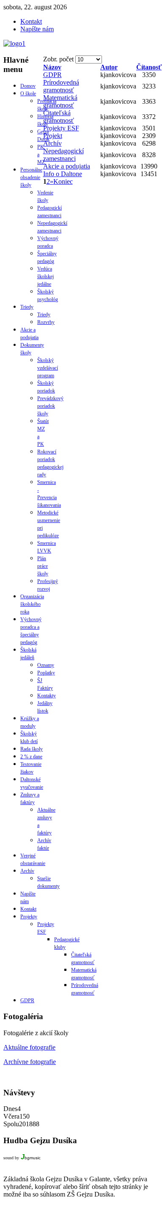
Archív (52, 143)
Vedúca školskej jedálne (45, 276)
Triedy (26, 307)
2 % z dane (31, 757)
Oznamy (45, 665)
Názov (52, 67)
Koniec (63, 181)
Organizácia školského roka (32, 604)
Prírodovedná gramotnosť (61, 86)
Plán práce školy (42, 566)
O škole (28, 94)
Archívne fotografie (29, 1061)
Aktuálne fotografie (29, 1047)
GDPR (52, 74)
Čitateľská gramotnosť (58, 116)
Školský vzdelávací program (47, 368)
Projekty (28, 917)
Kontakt (28, 909)
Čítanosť (149, 67)
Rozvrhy (46, 322)
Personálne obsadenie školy (31, 177)
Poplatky (46, 673)
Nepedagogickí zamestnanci (63, 154)
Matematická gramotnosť (60, 101)
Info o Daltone (62, 173)
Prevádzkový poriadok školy (50, 406)
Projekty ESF (61, 128)
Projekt (52, 135)
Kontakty (46, 696)
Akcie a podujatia (66, 166)
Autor (109, 67)
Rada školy (31, 749)
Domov (28, 86)
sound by (11, 1157)
